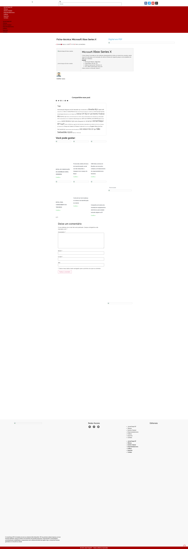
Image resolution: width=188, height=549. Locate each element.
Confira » (58, 177)
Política (6, 14)
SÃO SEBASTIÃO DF (88, 129)
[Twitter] (149, 3)
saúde (62, 129)
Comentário (62, 232)
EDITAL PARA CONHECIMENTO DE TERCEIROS (88, 116)
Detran (73, 114)
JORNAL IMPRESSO (69, 124)
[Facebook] (145, 3)
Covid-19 (96, 111)
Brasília (93, 109)
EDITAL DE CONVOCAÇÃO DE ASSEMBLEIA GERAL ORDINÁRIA (63, 172)
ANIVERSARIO (84, 109)
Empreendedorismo (9, 12)
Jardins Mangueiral (79, 121)
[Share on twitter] (58, 101)
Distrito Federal (8, 10)
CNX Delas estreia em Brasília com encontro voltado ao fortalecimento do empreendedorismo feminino (98, 168)
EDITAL (63, 116)
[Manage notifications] (184, 546)
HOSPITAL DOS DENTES (93, 118)
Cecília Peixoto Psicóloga (82, 111)
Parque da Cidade (69, 126)
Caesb (101, 109)
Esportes (6, 16)
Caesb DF (60, 111)
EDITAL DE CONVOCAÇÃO (72, 116)
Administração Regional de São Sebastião (68, 109)
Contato (6, 18)
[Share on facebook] (56, 101)
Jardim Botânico (67, 121)
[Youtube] (153, 3)
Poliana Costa (80, 126)
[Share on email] (67, 101)
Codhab (91, 111)
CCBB (65, 111)
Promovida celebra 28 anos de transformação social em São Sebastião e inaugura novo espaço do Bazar (80, 168)
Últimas (6, 9)
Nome (60, 250)
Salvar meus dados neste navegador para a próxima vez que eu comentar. (80, 268)
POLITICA (87, 126)
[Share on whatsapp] (63, 101)
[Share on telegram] (65, 101)
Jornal (89, 121)
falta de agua (77, 118)
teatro (74, 132)
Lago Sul (76, 124)
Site (59, 262)
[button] (94, 19)
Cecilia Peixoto (72, 111)
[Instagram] (156, 3)
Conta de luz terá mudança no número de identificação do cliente (80, 200)
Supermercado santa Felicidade (72, 129)
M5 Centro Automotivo (85, 124)
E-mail (60, 256)
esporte (71, 118)
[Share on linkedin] (60, 101)
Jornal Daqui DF (8, 7)
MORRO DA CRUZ (95, 124)
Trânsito (79, 132)
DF (90, 114)
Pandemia (61, 126)
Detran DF (82, 114)
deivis (63, 79)
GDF (84, 118)
